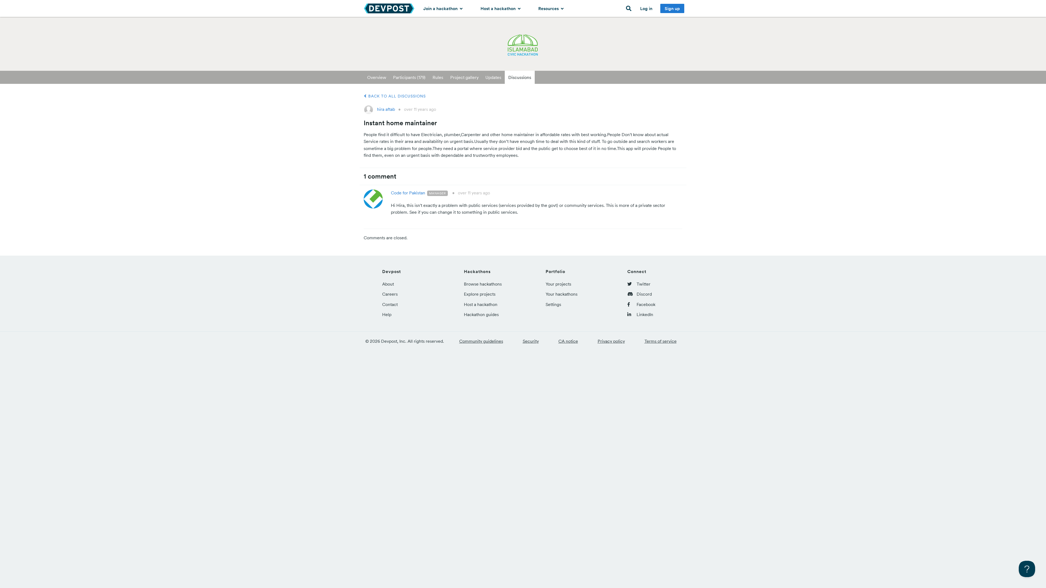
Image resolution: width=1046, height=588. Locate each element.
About (388, 284)
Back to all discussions (396, 96)
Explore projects (479, 294)
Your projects (558, 284)
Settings (553, 304)
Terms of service (660, 341)
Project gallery (464, 77)
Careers (390, 294)
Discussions (519, 77)
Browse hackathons (483, 284)
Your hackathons (561, 294)
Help (386, 314)
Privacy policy (611, 341)
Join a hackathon (441, 8)
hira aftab (386, 109)
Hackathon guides (481, 314)
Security (531, 341)
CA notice (568, 341)
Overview (376, 77)
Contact (390, 304)
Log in (646, 8)
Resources (549, 8)
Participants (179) (409, 77)
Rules (438, 77)
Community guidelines (481, 341)
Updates (493, 77)
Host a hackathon (499, 8)
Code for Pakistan (408, 192)
